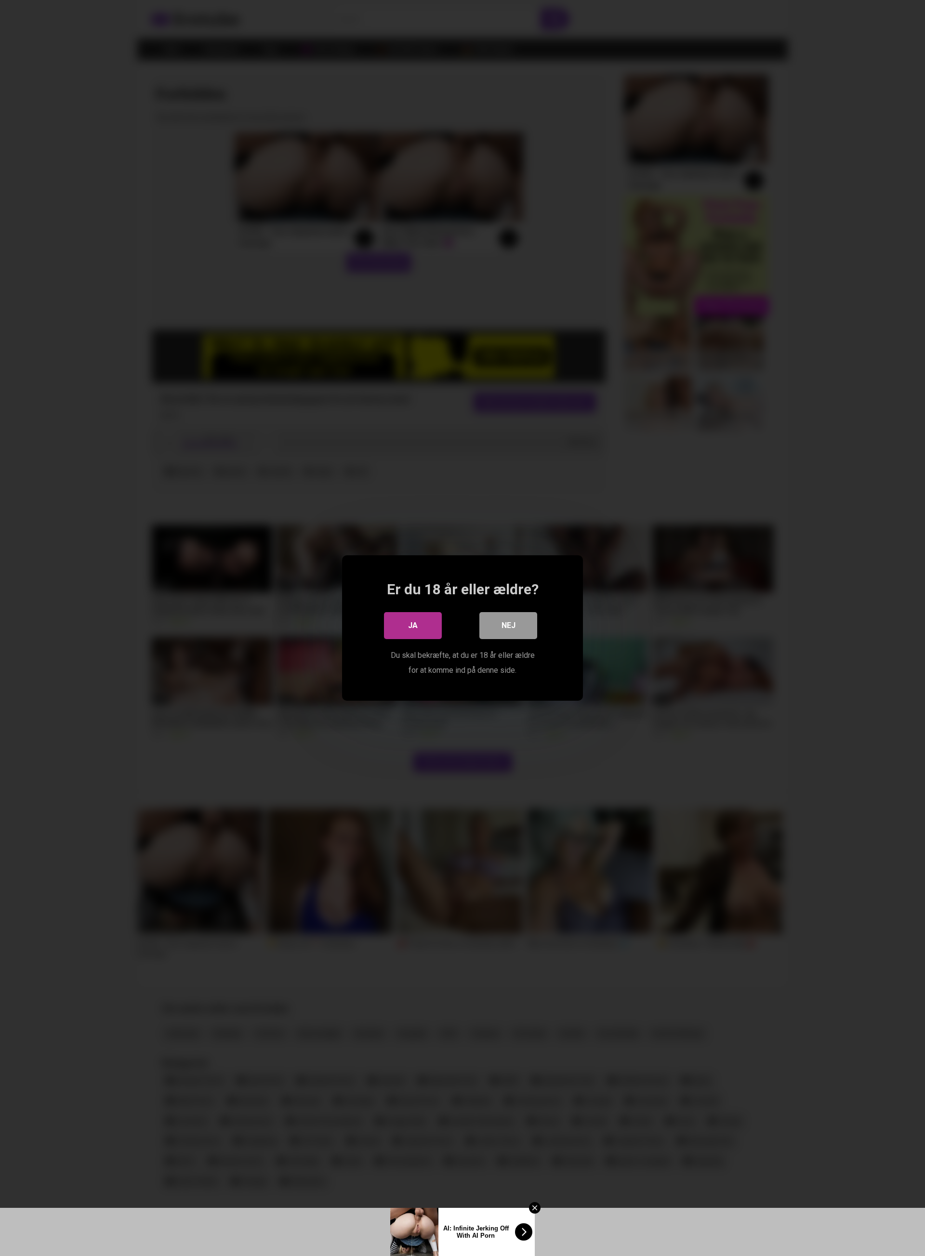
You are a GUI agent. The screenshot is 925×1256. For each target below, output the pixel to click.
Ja (413, 625)
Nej (508, 625)
